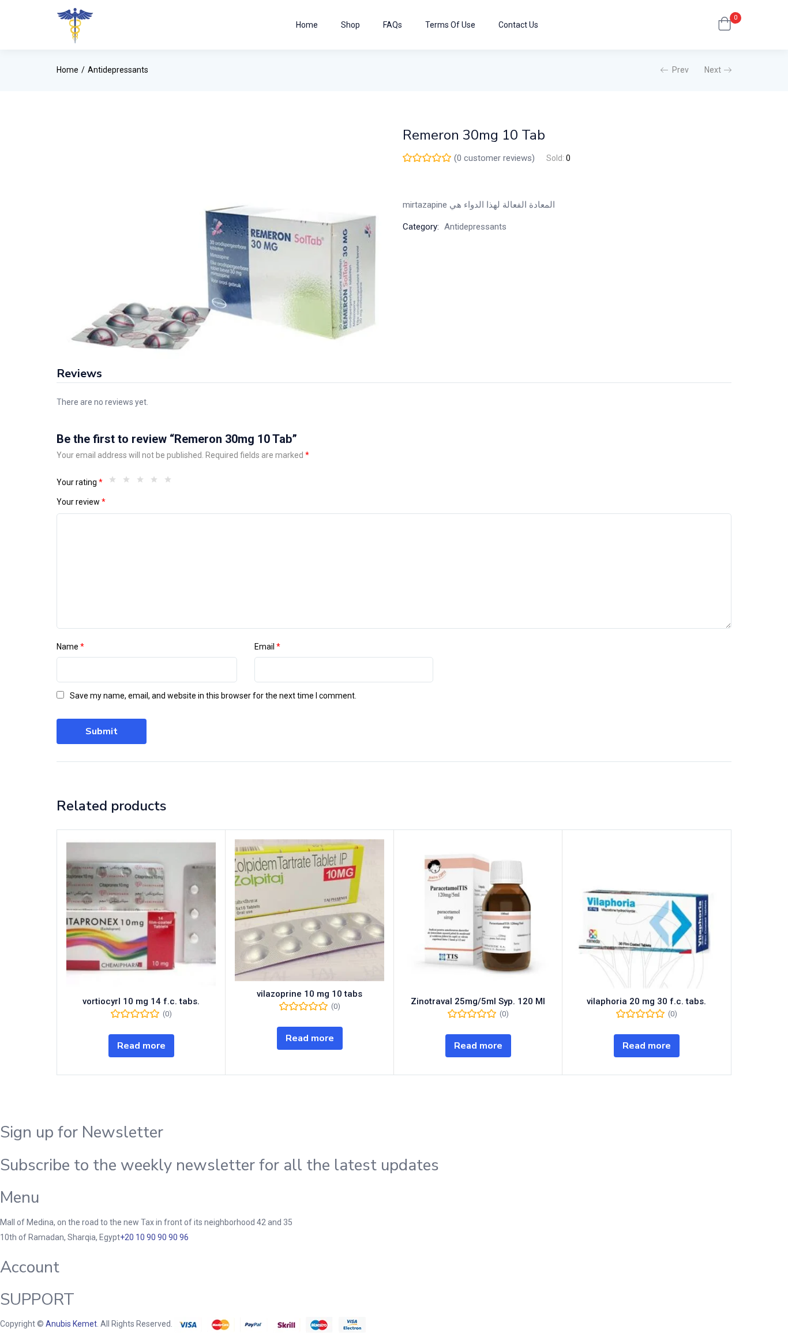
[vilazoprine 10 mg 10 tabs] (309, 910)
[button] (724, 25)
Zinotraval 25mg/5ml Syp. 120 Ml (478, 1001)
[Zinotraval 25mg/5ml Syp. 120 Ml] (478, 914)
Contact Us (518, 24)
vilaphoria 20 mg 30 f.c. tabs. (646, 1001)
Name (70, 646)
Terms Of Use (450, 24)
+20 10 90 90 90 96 (154, 1237)
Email (267, 646)
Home (307, 24)
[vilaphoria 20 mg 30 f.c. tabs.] (646, 914)
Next (712, 69)
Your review (81, 501)
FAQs (392, 24)
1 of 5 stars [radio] (115, 482)
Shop (350, 24)
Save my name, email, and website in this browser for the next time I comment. (213, 695)
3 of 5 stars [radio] (143, 482)
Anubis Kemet (71, 1323)
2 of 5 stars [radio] (129, 482)
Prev (680, 69)
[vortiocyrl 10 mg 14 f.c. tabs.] (141, 914)
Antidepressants (118, 69)
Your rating (80, 482)
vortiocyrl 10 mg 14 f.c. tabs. (141, 1001)
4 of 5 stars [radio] (157, 482)
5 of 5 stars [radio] (171, 482)
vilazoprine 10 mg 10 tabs (309, 994)
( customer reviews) (494, 158)
